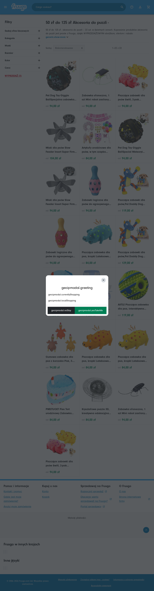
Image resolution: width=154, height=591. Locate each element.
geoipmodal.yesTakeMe (90, 310)
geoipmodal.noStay (61, 310)
